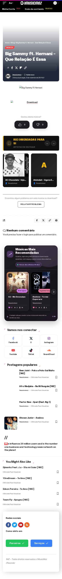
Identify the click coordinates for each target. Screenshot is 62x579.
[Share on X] (16, 67)
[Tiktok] (31, 352)
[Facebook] (13, 340)
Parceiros (15, 543)
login (26, 234)
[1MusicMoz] (31, 3)
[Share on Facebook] (12, 67)
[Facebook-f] (8, 524)
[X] (31, 340)
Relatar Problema (30, 204)
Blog (13, 43)
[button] (5, 3)
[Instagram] (49, 340)
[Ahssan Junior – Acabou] (10, 423)
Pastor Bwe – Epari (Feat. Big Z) (35, 402)
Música (9, 47)
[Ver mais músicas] (53, 292)
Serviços (39, 543)
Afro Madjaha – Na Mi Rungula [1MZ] (37, 386)
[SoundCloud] (49, 352)
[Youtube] (13, 352)
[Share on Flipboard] (21, 67)
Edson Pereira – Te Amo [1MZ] (18, 489)
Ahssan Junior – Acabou (31, 418)
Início (7, 43)
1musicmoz (16, 75)
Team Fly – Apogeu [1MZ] (16, 500)
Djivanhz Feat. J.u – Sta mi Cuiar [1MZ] (23, 467)
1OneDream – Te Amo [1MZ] (17, 478)
